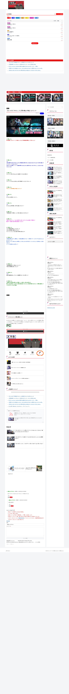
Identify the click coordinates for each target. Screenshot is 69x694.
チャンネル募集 (50, 160)
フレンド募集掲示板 (51, 157)
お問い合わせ (8, 550)
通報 (8, 497)
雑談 (8, 34)
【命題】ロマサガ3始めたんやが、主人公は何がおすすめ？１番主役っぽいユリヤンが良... (26, 68)
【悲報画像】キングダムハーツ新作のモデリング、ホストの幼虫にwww (22, 64)
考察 (8, 30)
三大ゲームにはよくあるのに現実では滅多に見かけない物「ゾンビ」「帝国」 (23, 66)
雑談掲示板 (49, 155)
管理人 (8, 38)
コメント (8, 526)
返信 (11, 497)
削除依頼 (8, 521)
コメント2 (42, 113)
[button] (62, 107)
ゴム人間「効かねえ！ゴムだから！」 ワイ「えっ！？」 (19, 406)
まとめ (8, 108)
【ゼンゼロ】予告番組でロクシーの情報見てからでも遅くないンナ (21, 62)
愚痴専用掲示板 (21, 518)
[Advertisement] (35, 51)
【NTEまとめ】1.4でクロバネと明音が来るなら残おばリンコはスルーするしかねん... (25, 70)
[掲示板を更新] (55, 14)
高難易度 (9, 26)
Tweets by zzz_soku (51, 307)
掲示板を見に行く (34, 43)
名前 (7, 522)
